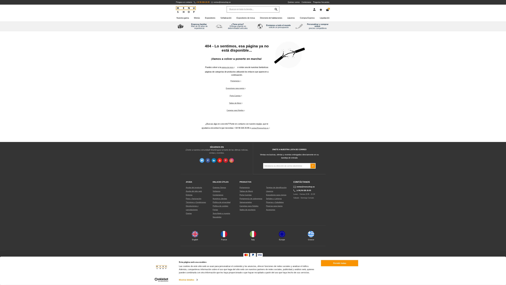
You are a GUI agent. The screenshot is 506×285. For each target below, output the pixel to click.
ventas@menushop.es (222, 2)
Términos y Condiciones (196, 202)
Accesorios (270, 210)
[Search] (276, 9)
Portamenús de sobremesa (251, 199)
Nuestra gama (183, 18)
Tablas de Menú (235, 103)
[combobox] (253, 9)
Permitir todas (339, 263)
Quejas (189, 213)
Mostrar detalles (186, 280)
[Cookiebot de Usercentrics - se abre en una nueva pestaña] (161, 280)
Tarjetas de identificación (276, 187)
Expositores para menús (235, 88)
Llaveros (291, 18)
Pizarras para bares (274, 206)
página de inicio (227, 67)
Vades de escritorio (248, 210)
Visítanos (216, 191)
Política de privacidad (221, 202)
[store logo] (186, 9)
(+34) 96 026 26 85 (304, 190)
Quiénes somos (294, 2)
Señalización (225, 18)
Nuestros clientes (220, 199)
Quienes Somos (219, 187)
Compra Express (307, 18)
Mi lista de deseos (320, 9)
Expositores (210, 18)
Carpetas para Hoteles (235, 110)
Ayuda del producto (194, 187)
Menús (197, 18)
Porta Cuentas (235, 96)
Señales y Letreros (274, 199)
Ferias (215, 210)
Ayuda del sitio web (194, 191)
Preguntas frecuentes (321, 2)
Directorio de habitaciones (271, 18)
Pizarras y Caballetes (275, 202)
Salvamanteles (246, 202)
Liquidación (324, 18)
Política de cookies (220, 206)
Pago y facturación (193, 199)
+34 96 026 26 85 (203, 2)
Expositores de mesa (246, 18)
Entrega (189, 195)
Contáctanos (306, 2)
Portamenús (235, 81)
